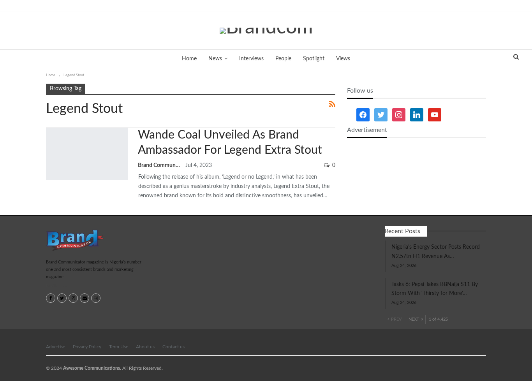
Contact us (173, 346)
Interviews (251, 58)
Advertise (55, 346)
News (215, 58)
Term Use (118, 346)
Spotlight (313, 58)
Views (343, 58)
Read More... (56, 286)
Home (189, 58)
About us (145, 346)
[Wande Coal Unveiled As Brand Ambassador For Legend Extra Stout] (87, 154)
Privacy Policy (87, 346)
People (283, 58)
